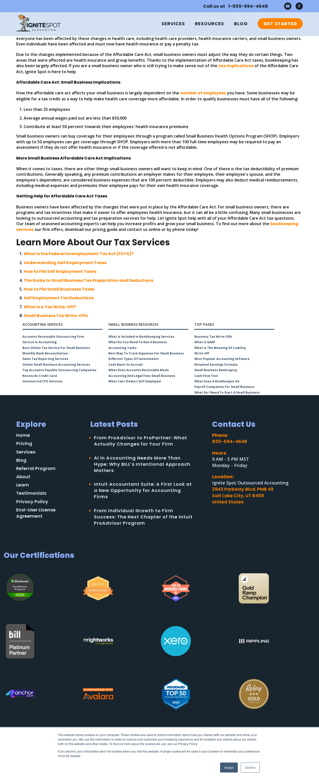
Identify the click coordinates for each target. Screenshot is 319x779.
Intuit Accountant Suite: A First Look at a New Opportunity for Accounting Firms (143, 490)
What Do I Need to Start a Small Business (227, 392)
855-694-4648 (229, 441)
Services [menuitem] (173, 23)
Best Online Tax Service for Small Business (56, 348)
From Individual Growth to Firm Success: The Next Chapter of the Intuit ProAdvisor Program (143, 516)
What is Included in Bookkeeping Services (141, 336)
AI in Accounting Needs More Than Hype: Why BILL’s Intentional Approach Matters (142, 464)
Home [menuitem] (23, 435)
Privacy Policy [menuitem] (32, 501)
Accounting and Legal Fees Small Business (141, 376)
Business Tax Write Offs (213, 336)
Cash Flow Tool (206, 376)
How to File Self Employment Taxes (60, 271)
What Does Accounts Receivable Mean (138, 370)
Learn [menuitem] (22, 485)
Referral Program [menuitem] (36, 468)
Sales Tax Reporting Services (45, 359)
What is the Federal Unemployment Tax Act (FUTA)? (79, 254)
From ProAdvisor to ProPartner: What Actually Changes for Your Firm (140, 441)
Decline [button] (250, 767)
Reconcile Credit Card (39, 376)
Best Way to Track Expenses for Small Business (146, 353)
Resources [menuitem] (209, 23)
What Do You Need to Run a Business (137, 342)
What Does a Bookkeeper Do (216, 381)
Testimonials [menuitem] (31, 493)
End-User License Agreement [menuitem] (36, 513)
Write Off (201, 353)
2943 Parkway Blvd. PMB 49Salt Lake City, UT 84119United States (242, 495)
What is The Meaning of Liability (220, 348)
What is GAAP (204, 342)
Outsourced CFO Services (42, 381)
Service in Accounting (39, 342)
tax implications (235, 66)
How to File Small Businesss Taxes (59, 289)
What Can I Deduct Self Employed (134, 381)
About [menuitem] (23, 476)
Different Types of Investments (133, 359)
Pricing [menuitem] (24, 443)
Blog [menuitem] (241, 23)
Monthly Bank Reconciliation (45, 353)
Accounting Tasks (122, 348)
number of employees (203, 93)
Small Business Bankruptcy (215, 370)
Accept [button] (229, 767)
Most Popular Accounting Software (222, 359)
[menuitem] (278, 24)
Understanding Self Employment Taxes (65, 263)
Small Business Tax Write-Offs (56, 315)
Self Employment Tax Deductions (59, 298)
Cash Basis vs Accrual (125, 364)
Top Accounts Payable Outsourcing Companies (59, 370)
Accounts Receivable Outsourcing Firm (53, 336)
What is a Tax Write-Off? (50, 307)
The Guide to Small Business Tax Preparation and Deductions (88, 280)
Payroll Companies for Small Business (224, 387)
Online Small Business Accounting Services (56, 364)
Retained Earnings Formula (216, 364)
